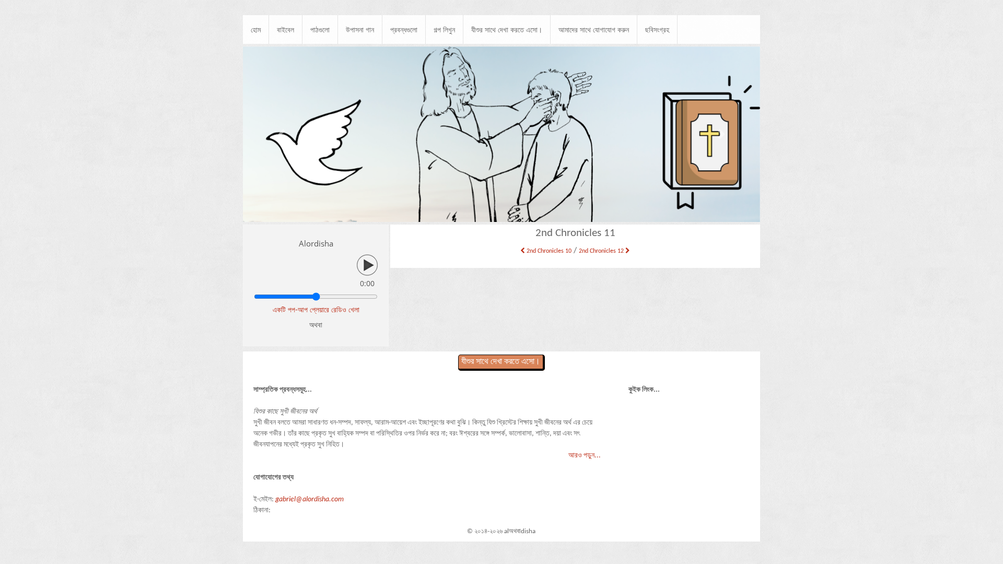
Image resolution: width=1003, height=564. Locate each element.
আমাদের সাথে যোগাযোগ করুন (593, 29)
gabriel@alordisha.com (309, 499)
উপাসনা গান (360, 29)
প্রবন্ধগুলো (403, 29)
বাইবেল (285, 29)
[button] (282, 134)
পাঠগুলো (320, 29)
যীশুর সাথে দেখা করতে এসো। (506, 29)
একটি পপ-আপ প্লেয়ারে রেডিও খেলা (316, 309)
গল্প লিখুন (444, 29)
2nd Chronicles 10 (548, 251)
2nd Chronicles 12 (602, 251)
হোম (256, 29)
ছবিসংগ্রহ (657, 29)
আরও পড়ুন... (584, 456)
